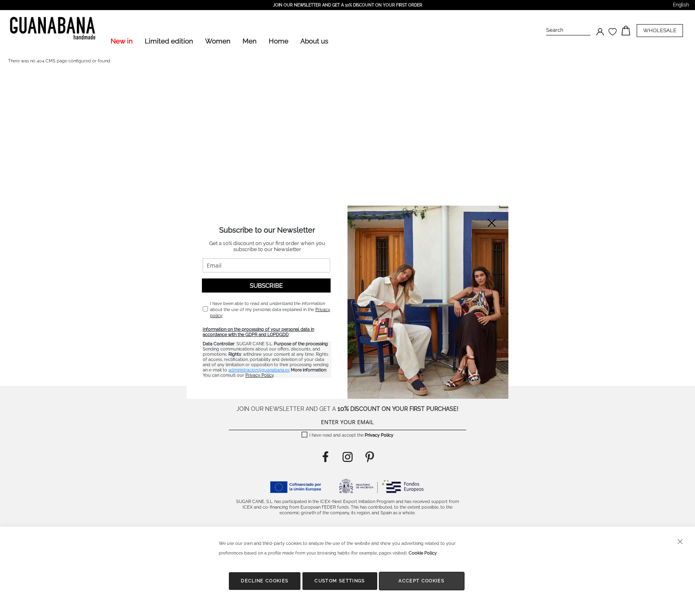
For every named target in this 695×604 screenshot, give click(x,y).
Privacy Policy (259, 375)
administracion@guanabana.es (259, 370)
